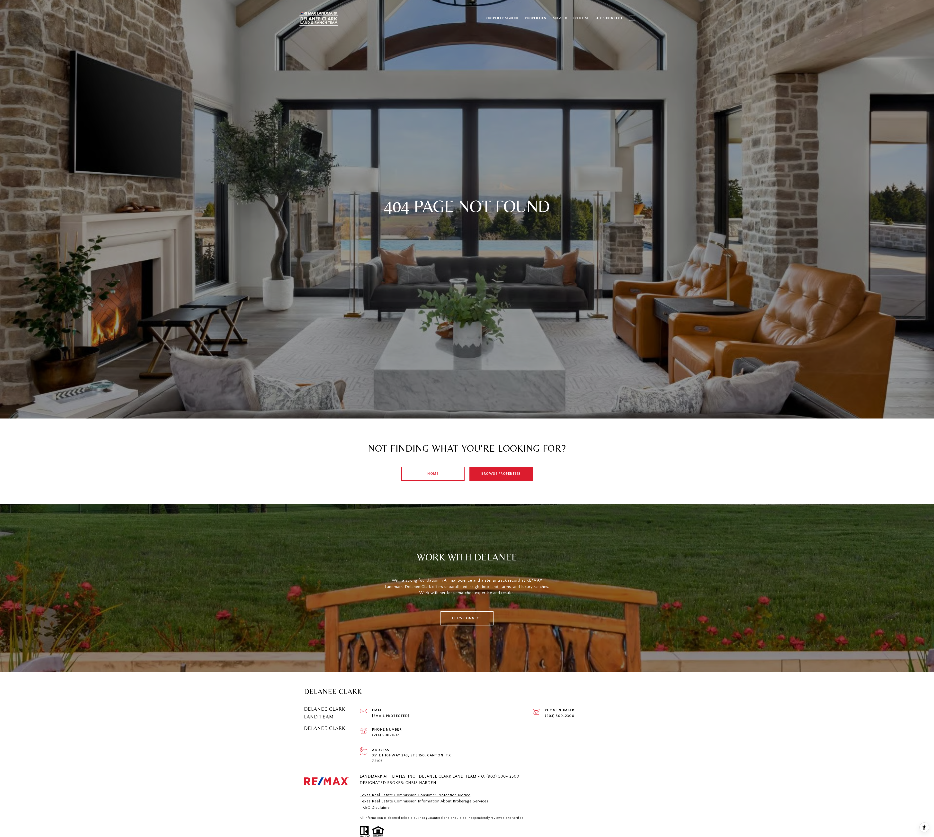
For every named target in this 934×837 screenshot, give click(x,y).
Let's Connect (609, 18)
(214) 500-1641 (386, 735)
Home (433, 474)
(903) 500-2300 (559, 716)
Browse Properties (501, 474)
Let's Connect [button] (467, 618)
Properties (535, 18)
